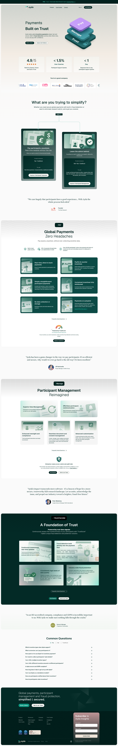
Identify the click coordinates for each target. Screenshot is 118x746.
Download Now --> (71, 1)
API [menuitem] (47, 722)
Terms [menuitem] (46, 741)
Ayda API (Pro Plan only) (80, 309)
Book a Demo (30, 43)
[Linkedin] (71, 741)
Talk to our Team (64, 472)
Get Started (88, 7)
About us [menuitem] (41, 720)
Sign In (80, 7)
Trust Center (73, 468)
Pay (35, 161)
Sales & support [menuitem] (31, 720)
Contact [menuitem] (66, 7)
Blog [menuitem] (29, 724)
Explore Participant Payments (38, 175)
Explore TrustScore (59, 340)
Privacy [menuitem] (42, 741)
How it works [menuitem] (21, 722)
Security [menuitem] (48, 724)
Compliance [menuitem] (49, 720)
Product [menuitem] (52, 7)
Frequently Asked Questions (58, 319)
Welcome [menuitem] (21, 720)
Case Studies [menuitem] (59, 7)
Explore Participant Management (79, 183)
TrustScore (40, 161)
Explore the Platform (42, 43)
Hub (75, 163)
